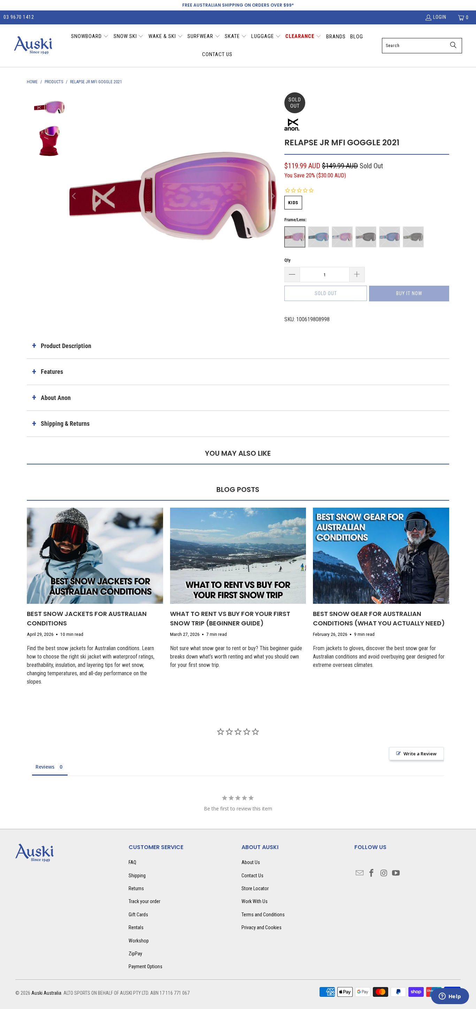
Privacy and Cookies (261, 927)
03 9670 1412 (18, 17)
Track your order (144, 901)
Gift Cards (138, 914)
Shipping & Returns (65, 423)
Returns (136, 888)
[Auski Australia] (33, 46)
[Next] (272, 196)
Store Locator (255, 888)
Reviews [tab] (45, 766)
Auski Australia (46, 993)
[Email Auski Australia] (359, 873)
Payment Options (145, 966)
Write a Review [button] (420, 753)
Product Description (66, 345)
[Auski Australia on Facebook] (372, 873)
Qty (287, 260)
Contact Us (252, 875)
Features (52, 371)
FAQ (132, 862)
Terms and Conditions (263, 914)
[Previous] (74, 196)
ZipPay (135, 953)
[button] (90, 37)
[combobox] (422, 45)
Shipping (137, 875)
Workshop (139, 940)
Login (439, 17)
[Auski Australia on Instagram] (384, 873)
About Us (250, 862)
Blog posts (237, 489)
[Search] (453, 45)
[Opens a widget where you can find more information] (450, 997)
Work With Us (254, 901)
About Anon (56, 397)
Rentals (136, 927)
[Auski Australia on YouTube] (396, 873)
